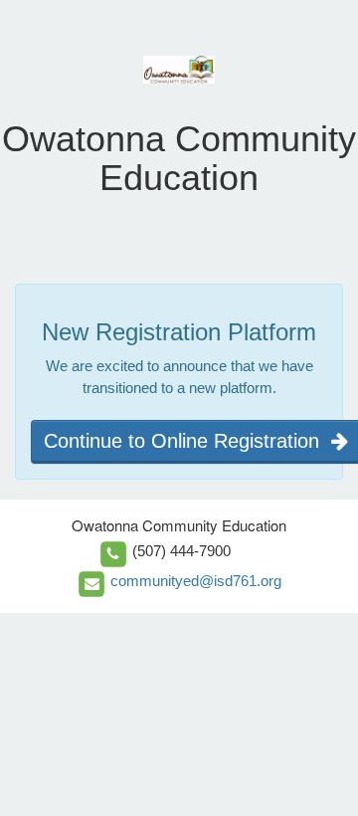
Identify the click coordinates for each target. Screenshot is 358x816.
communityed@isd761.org (195, 580)
